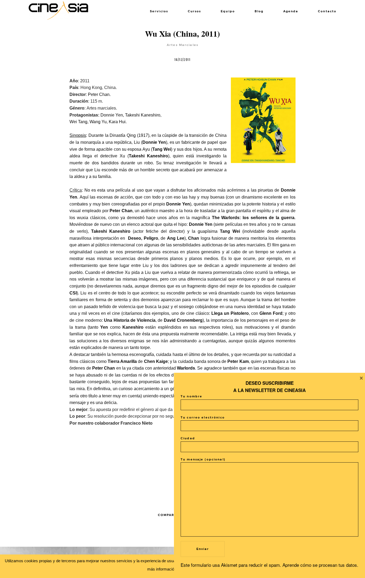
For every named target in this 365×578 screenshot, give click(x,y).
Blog (259, 11)
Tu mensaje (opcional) (203, 459)
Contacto (327, 11)
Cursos (194, 11)
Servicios (159, 11)
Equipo (228, 11)
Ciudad (188, 438)
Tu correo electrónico (203, 417)
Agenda (290, 11)
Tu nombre (191, 396)
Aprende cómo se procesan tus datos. (320, 564)
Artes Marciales (182, 45)
